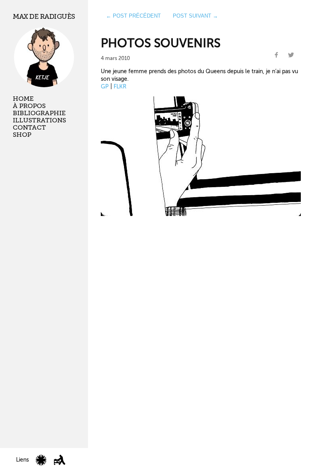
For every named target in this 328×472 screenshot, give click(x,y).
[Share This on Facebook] (276, 55)
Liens (22, 460)
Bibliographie (39, 113)
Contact (29, 127)
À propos (29, 106)
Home (23, 98)
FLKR (120, 86)
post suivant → (195, 16)
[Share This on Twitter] (291, 55)
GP (105, 86)
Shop (22, 134)
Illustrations (39, 120)
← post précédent (133, 16)
